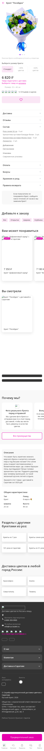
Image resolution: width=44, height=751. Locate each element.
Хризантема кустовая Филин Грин (17, 138)
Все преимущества (22, 436)
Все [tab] (4, 220)
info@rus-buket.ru (12, 626)
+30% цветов (21, 69)
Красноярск (8, 581)
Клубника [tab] (39, 220)
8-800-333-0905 (11, 620)
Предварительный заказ (22, 737)
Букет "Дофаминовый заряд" (16, 256)
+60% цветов (35, 69)
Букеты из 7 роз (10, 537)
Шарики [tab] (26, 220)
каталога (22, 83)
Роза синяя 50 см (10, 131)
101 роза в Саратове (12, 548)
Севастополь (8, 591)
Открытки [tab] (15, 220)
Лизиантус (7, 141)
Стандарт (7, 69)
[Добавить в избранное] (21, 99)
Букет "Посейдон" (11, 329)
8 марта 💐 (27, 499)
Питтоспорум (8, 149)
